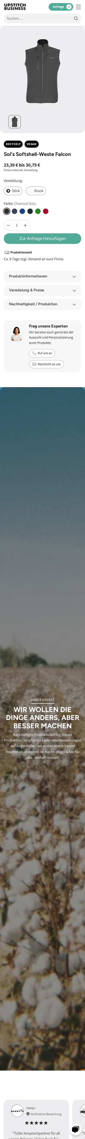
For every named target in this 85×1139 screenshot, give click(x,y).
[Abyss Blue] (14, 211)
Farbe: (20, 203)
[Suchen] (76, 18)
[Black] (30, 211)
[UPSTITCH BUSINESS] (15, 7)
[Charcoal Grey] (7, 211)
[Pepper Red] (46, 211)
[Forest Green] (38, 211)
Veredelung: (13, 180)
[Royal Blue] (22, 211)
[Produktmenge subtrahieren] (8, 225)
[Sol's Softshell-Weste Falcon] (42, 71)
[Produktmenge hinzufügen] (25, 225)
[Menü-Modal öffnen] (78, 7)
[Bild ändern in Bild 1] (14, 121)
